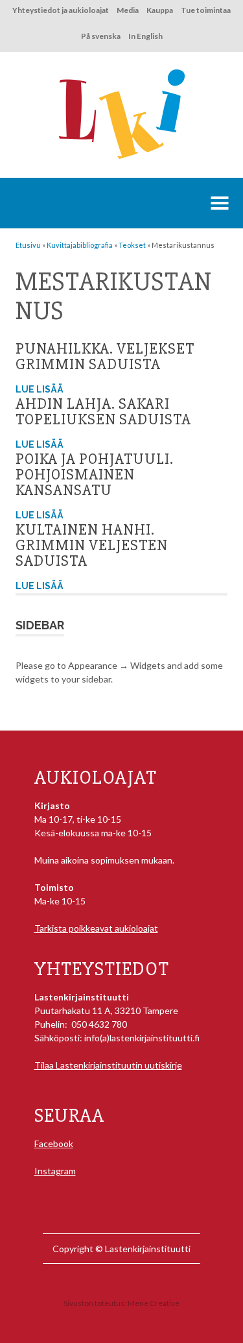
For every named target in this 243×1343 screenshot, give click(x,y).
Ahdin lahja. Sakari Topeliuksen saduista (103, 411)
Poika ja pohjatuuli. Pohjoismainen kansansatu (95, 475)
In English (145, 36)
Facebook (53, 1143)
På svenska (101, 36)
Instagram (55, 1170)
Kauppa (159, 10)
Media (128, 10)
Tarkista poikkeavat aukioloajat (96, 928)
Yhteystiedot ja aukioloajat (60, 10)
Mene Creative (153, 1303)
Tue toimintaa (206, 10)
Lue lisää (40, 389)
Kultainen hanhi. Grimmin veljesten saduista (92, 545)
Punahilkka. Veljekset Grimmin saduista (105, 356)
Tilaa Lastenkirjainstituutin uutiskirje (108, 1065)
